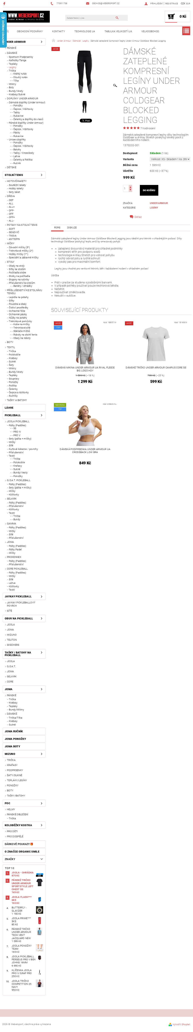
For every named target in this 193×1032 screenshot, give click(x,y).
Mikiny (12, 84)
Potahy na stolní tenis (22, 225)
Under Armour (15, 41)
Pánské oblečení (17, 814)
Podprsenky (15, 770)
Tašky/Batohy (16, 795)
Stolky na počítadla (19, 276)
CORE (10, 681)
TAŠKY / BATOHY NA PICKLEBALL (18, 654)
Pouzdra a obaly (18, 304)
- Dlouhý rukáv (20, 77)
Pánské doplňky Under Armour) (26, 122)
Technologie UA (84, 31)
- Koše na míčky (21, 324)
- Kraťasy (17, 465)
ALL (11, 203)
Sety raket (14, 192)
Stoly (11, 261)
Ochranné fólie (17, 311)
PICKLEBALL (13, 415)
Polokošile (14, 354)
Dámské (12, 53)
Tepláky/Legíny (17, 780)
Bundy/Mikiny (16, 709)
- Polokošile (18, 462)
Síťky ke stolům (17, 269)
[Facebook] (5, 3)
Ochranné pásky (18, 314)
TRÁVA (13, 235)
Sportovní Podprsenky (21, 57)
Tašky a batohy (17, 400)
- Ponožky (17, 105)
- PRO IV (16, 431)
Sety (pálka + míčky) (20, 438)
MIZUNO (12, 634)
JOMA (10, 542)
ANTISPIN (14, 239)
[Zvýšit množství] (130, 187)
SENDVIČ (14, 232)
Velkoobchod (150, 31)
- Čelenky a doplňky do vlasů (27, 119)
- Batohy (16, 149)
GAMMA (11, 523)
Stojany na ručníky (19, 279)
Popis (57, 227)
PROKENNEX (14, 557)
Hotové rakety (17, 181)
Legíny (12, 67)
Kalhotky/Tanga (17, 60)
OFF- (11, 210)
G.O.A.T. (11, 666)
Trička (12, 70)
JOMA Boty (12, 746)
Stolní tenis (14, 174)
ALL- (11, 220)
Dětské (11, 167)
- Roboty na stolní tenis (25, 334)
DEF (11, 200)
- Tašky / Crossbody (23, 152)
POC (7, 803)
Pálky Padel (15, 549)
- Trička (16, 458)
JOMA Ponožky (15, 738)
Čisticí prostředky (18, 307)
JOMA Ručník (14, 731)
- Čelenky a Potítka (22, 159)
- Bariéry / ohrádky (22, 285)
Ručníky (13, 395)
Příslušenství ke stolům (22, 282)
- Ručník (16, 163)
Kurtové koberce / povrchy (23, 449)
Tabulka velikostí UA (118, 31)
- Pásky (16, 132)
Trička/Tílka (15, 717)
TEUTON (12, 639)
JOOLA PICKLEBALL (18, 421)
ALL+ (12, 206)
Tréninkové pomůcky (20, 321)
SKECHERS (13, 644)
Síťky (11, 300)
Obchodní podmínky (30, 31)
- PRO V (16, 435)
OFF (11, 213)
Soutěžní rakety (17, 185)
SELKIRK (12, 498)
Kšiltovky (14, 494)
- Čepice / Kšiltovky (22, 109)
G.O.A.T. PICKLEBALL (18, 480)
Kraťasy (13, 358)
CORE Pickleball (17, 568)
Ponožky (13, 382)
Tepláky (13, 63)
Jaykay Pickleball (18, 596)
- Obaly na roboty (21, 338)
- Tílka (15, 80)
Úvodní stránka (7, 31)
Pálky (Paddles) (17, 425)
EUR (188, 3)
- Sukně (16, 469)
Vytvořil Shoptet (181, 1024)
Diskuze (72, 227)
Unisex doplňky (17, 139)
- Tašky (16, 112)
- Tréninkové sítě (21, 327)
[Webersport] (26, 16)
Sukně (12, 361)
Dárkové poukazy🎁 (19, 844)
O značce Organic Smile (22, 851)
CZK (183, 3)
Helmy (11, 809)
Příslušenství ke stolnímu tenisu (24, 292)
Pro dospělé (15, 836)
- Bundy (16, 519)
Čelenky (13, 389)
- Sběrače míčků (21, 331)
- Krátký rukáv (19, 73)
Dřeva (11, 196)
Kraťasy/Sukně (17, 94)
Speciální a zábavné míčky (23, 257)
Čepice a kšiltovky (19, 392)
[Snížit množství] (130, 190)
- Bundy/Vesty (20, 472)
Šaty (11, 365)
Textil (11, 347)
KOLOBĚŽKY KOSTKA (18, 825)
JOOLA (11, 624)
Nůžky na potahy (18, 317)
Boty (11, 87)
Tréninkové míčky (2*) (21, 250)
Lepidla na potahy (18, 297)
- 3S (14, 428)
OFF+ (12, 217)
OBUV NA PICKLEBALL (19, 618)
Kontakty (58, 31)
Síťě (11, 445)
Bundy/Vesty (16, 91)
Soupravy (14, 378)
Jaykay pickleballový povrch (21, 604)
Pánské (11, 47)
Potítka (13, 385)
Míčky (11, 243)
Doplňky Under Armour (22, 98)
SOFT (12, 228)
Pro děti (12, 831)
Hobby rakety (16, 188)
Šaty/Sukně (14, 775)
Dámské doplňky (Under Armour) (27, 102)
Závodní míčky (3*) (19, 247)
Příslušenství (16, 452)
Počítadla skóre (17, 272)
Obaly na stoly (17, 265)
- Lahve (16, 156)
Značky (10, 859)
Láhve (9, 407)
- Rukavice (17, 115)
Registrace (171, 3)
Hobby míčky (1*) (18, 254)
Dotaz (138, 216)
